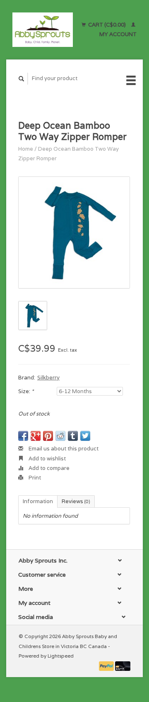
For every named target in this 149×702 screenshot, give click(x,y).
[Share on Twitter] (85, 436)
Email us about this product (63, 448)
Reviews (76, 501)
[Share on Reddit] (60, 436)
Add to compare (48, 468)
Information (38, 501)
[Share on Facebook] (23, 436)
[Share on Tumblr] (73, 436)
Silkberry (48, 377)
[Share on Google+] (36, 436)
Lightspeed (61, 656)
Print (34, 477)
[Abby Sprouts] (42, 29)
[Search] (21, 79)
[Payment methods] (107, 665)
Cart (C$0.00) (107, 24)
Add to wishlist (46, 458)
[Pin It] (48, 436)
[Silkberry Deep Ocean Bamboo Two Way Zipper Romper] (74, 232)
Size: (26, 391)
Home (25, 148)
